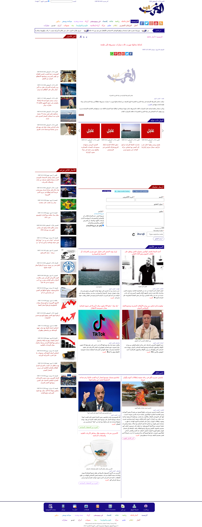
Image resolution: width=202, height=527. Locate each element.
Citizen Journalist (110, 509)
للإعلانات (86, 509)
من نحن (123, 509)
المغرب (150, 104)
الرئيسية (159, 37)
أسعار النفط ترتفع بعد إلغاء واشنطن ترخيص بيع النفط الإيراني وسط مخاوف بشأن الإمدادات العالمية (48, 343)
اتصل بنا (75, 509)
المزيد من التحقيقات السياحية (89, 427)
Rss (98, 509)
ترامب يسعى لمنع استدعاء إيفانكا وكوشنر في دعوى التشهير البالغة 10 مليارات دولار (47, 103)
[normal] (83, 37)
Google (37, 1)
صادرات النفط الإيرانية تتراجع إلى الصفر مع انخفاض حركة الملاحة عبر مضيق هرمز (131, 147)
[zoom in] (81, 37)
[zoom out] (86, 37)
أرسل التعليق (158, 238)
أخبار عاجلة (151, 37)
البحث (74, 1)
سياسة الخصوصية (51, 509)
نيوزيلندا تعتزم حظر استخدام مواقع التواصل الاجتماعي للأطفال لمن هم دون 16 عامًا (123, 30)
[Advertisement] (87, 9)
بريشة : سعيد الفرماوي (47, 252)
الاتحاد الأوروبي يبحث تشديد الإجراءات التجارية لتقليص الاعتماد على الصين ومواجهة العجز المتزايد (47, 380)
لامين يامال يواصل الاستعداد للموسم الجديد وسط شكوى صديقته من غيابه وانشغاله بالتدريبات (47, 180)
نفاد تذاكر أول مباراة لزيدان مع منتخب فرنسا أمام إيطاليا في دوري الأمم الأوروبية (47, 192)
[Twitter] (122, 192)
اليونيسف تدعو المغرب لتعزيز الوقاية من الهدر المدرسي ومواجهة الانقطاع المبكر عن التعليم (47, 76)
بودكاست (146, 509)
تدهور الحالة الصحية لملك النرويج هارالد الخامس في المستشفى (110, 147)
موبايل (63, 509)
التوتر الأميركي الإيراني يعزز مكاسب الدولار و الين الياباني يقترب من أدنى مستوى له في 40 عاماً (47, 280)
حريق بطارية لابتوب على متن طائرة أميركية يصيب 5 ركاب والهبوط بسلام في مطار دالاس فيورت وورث (58, 30)
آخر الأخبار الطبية (128, 438)
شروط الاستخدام (99, 213)
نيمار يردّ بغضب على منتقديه (47, 202)
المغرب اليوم (44, 1)
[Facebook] (140, 192)
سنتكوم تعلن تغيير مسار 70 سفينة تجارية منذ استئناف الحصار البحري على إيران (47, 116)
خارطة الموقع (135, 509)
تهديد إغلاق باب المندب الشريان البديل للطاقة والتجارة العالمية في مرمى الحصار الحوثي (47, 368)
